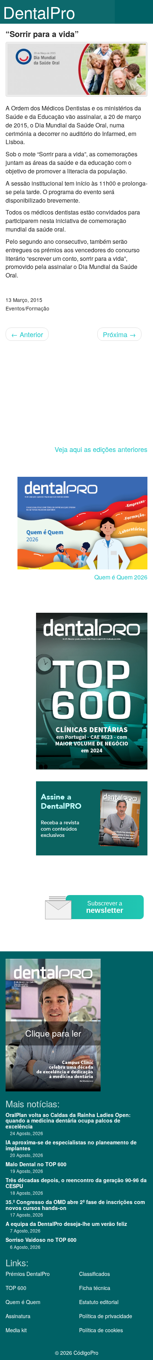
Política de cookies (101, 1330)
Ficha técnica (94, 1287)
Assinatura (18, 1316)
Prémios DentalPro (28, 1273)
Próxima (119, 334)
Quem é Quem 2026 (120, 577)
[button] (142, 12)
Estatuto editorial (98, 1302)
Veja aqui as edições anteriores (101, 449)
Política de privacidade (105, 1316)
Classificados (94, 1273)
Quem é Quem (23, 1302)
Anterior (27, 334)
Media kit (16, 1330)
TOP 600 (16, 1287)
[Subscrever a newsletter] (95, 924)
